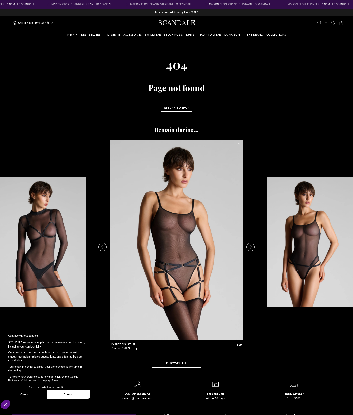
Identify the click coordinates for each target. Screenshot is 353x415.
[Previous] (102, 247)
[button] (318, 22)
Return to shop (176, 107)
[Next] (250, 247)
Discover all (176, 363)
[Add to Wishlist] (130, 180)
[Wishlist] (333, 22)
